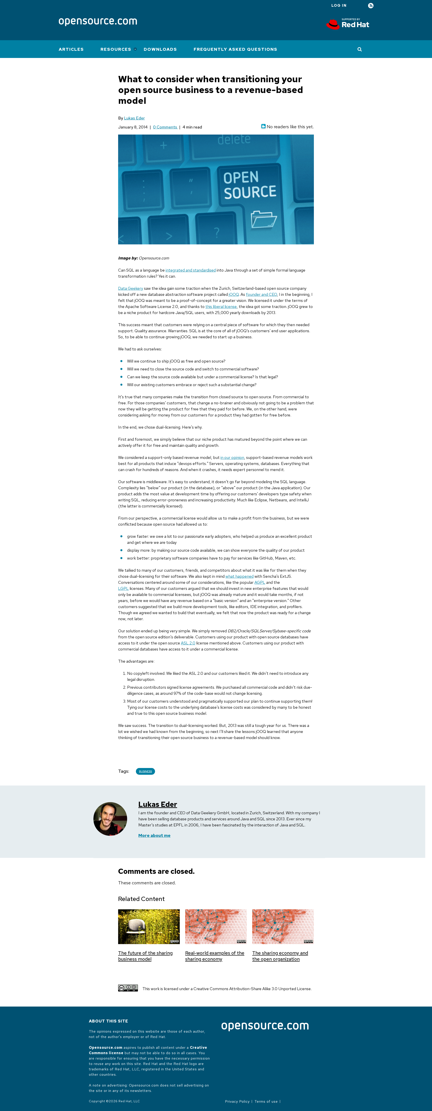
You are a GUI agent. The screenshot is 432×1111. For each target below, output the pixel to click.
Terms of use (266, 1101)
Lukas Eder (134, 118)
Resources (116, 49)
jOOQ (234, 294)
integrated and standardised (191, 270)
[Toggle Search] (360, 49)
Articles (71, 49)
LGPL (123, 588)
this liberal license (221, 306)
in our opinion (232, 457)
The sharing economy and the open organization (280, 956)
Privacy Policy (237, 1101)
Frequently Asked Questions (235, 49)
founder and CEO (261, 294)
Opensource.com (105, 1047)
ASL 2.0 (188, 643)
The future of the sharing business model (145, 956)
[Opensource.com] (97, 22)
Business (145, 771)
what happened (239, 576)
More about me (154, 835)
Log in (339, 5)
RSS (371, 6)
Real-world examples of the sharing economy (214, 956)
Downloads (160, 49)
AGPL (259, 582)
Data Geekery (130, 288)
